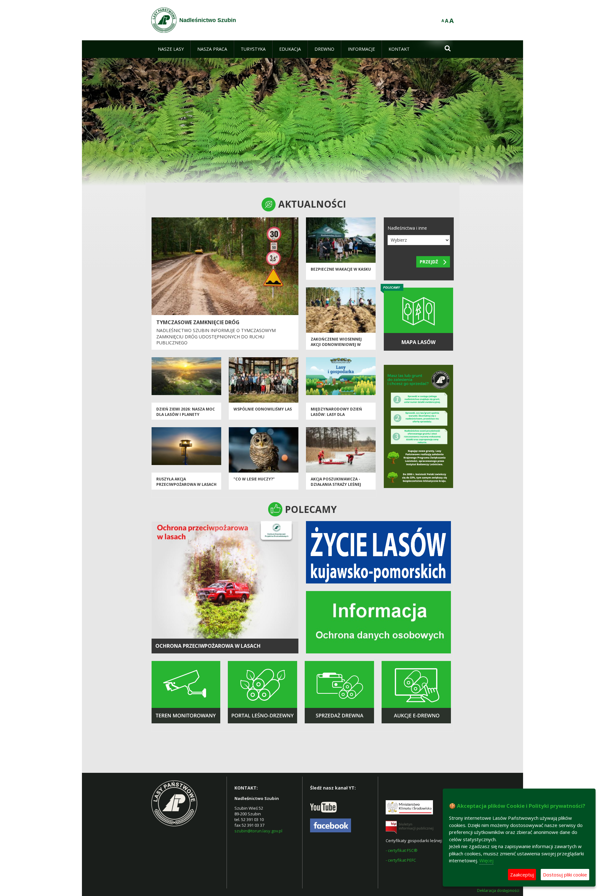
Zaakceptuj (522, 874)
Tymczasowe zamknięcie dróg (197, 322)
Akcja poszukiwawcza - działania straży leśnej (336, 481)
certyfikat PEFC (402, 860)
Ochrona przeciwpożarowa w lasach (208, 645)
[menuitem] (170, 49)
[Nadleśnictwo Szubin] (163, 20)
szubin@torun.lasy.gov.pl (258, 831)
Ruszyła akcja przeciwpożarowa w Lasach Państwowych (186, 484)
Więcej (486, 860)
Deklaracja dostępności (498, 890)
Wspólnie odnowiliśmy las (262, 409)
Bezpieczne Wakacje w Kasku (341, 269)
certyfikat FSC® (403, 850)
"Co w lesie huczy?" (254, 479)
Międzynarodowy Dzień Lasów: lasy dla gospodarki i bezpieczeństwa (336, 417)
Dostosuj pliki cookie (565, 874)
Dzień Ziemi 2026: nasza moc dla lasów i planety (185, 411)
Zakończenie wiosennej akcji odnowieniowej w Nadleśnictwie (336, 344)
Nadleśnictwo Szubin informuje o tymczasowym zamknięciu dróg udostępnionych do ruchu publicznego (216, 336)
